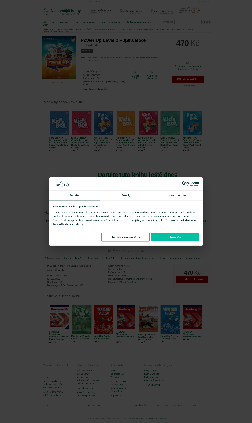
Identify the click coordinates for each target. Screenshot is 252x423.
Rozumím (175, 237)
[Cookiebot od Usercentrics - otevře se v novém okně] (184, 183)
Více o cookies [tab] (177, 195)
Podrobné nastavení (124, 237)
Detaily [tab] (126, 195)
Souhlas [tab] (75, 195)
